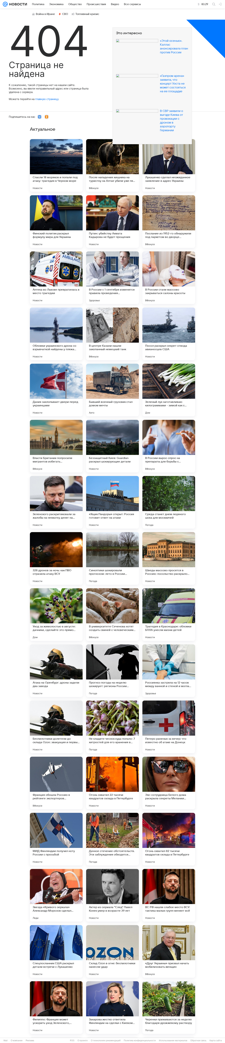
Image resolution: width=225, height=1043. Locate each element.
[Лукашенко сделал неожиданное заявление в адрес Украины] (168, 165)
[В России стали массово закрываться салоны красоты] (168, 277)
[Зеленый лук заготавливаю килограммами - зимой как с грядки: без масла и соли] (168, 390)
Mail (6, 1040)
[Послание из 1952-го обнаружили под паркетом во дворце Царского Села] (168, 221)
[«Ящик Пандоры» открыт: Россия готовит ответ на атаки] (112, 502)
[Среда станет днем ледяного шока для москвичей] (168, 502)
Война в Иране (45, 14)
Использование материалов (173, 1040)
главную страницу (46, 99)
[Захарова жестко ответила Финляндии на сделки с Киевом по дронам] (112, 1007)
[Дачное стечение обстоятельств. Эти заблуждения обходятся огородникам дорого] (112, 839)
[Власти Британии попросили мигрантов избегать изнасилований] (56, 446)
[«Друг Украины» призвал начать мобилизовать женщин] (168, 951)
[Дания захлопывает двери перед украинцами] (56, 390)
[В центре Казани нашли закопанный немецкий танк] (112, 334)
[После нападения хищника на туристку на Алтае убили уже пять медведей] (112, 165)
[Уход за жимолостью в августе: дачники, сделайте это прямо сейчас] (56, 614)
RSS (72, 1040)
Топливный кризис (87, 14)
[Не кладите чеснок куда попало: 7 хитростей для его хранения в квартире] (112, 727)
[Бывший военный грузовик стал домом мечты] (112, 390)
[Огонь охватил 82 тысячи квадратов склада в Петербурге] (168, 839)
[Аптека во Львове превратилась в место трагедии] (56, 277)
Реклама (30, 1040)
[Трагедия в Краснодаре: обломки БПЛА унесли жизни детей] (168, 614)
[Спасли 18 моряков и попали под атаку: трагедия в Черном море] (56, 165)
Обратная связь (198, 1040)
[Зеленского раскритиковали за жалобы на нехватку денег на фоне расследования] (56, 502)
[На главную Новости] (17, 4)
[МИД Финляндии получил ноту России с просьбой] (56, 839)
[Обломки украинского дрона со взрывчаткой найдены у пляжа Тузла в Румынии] (56, 334)
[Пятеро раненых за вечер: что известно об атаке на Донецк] (168, 727)
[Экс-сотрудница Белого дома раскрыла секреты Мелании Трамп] (168, 783)
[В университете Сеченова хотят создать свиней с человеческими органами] (112, 614)
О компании (16, 1040)
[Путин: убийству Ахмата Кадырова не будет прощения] (112, 221)
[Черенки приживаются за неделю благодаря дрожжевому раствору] (168, 1007)
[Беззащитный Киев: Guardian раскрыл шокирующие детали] (112, 446)
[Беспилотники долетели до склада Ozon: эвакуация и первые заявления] (56, 727)
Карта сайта (216, 1040)
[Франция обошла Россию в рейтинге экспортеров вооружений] (56, 783)
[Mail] (5, 4)
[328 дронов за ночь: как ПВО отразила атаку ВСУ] (56, 558)
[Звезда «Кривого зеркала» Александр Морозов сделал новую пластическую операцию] (56, 895)
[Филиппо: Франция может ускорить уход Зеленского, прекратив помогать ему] (56, 1007)
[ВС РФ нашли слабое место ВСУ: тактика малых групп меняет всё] (168, 895)
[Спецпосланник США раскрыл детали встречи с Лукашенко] (56, 951)
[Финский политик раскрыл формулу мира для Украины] (56, 221)
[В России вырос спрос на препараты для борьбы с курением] (168, 446)
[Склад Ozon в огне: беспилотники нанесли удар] (112, 951)
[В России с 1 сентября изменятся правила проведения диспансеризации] (112, 277)
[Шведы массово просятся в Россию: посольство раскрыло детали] (168, 558)
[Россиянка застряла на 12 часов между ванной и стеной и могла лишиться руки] (168, 670)
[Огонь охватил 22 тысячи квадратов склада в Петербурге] (112, 783)
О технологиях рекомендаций (106, 1040)
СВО (65, 14)
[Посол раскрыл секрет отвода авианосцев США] (168, 334)
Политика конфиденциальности (140, 1040)
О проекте (83, 1040)
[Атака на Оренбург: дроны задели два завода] (56, 670)
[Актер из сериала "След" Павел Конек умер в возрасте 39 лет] (112, 895)
